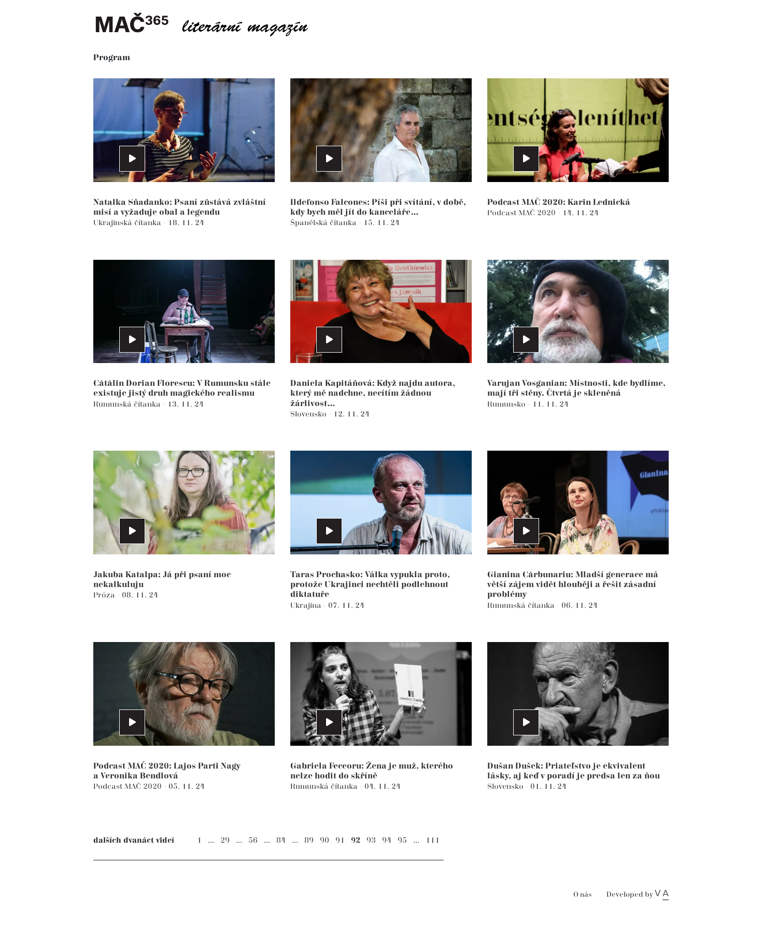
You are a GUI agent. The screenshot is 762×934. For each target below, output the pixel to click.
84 (281, 840)
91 (340, 840)
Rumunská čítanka (128, 404)
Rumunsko (507, 404)
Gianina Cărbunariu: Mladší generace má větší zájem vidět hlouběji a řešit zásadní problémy (572, 584)
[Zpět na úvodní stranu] (210, 23)
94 (386, 840)
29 (225, 840)
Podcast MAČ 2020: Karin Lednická (558, 202)
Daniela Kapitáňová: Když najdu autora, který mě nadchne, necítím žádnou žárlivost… (372, 393)
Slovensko (309, 414)
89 (309, 840)
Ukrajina (306, 605)
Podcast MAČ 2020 (522, 213)
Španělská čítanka (324, 223)
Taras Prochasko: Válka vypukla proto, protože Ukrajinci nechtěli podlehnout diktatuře (370, 584)
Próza (105, 595)
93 (371, 840)
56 (253, 840)
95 (402, 840)
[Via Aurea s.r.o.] (662, 894)
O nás (582, 894)
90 (324, 840)
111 (433, 840)
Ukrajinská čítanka (128, 223)
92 (355, 840)
